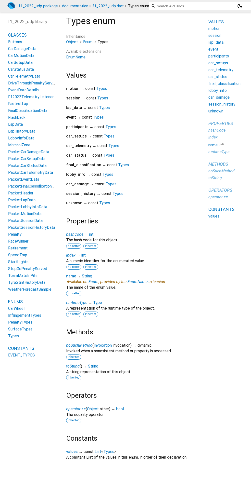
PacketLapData (22, 200)
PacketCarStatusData (27, 165)
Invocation (103, 345)
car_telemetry (220, 70)
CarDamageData (22, 48)
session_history (221, 104)
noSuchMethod (79, 345)
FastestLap (18, 103)
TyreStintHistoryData (26, 282)
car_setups (218, 63)
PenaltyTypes (20, 322)
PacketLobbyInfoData (27, 207)
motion (214, 28)
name (71, 276)
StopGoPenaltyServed (27, 268)
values (72, 451)
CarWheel (16, 308)
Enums (15, 301)
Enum (87, 42)
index (70, 255)
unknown (215, 111)
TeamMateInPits (23, 275)
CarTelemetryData (24, 76)
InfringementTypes (24, 315)
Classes (17, 35)
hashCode (74, 234)
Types (101, 88)
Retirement (18, 248)
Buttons (15, 42)
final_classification (224, 83)
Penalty (15, 234)
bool (120, 409)
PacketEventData (23, 179)
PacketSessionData (25, 220)
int (91, 234)
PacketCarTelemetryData (30, 172)
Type (97, 302)
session (214, 35)
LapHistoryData (21, 131)
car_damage (219, 97)
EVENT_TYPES (21, 355)
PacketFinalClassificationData (34, 186)
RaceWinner (18, 241)
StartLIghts (18, 261)
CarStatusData (21, 69)
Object (72, 42)
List (98, 451)
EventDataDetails (23, 90)
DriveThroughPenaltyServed (32, 83)
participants (218, 56)
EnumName (76, 57)
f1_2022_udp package (38, 6)
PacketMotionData (24, 213)
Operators (220, 190)
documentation (75, 6)
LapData (15, 124)
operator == (76, 409)
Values (216, 21)
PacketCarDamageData (28, 152)
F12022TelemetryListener (31, 97)
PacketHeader (20, 193)
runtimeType (76, 302)
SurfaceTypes (20, 329)
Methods (218, 164)
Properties (220, 123)
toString (73, 366)
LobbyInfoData (21, 138)
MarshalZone (19, 145)
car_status (217, 76)
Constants (21, 348)
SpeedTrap (17, 255)
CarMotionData (21, 55)
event (213, 49)
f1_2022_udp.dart (108, 6)
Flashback (16, 117)
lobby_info (217, 90)
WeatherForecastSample (29, 289)
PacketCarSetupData (26, 158)
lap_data (216, 42)
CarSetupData (20, 62)
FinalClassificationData (27, 110)
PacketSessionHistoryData (31, 227)
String (87, 276)
